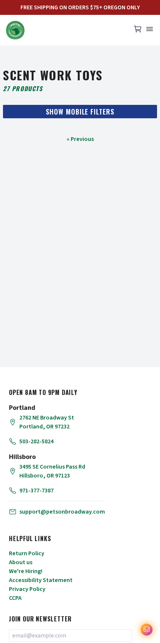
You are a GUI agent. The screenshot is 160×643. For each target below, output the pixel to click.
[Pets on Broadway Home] (65, 30)
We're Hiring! (25, 571)
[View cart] (137, 30)
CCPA (15, 598)
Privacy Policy (27, 589)
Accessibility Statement (41, 580)
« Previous (80, 139)
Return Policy (26, 553)
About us (20, 562)
